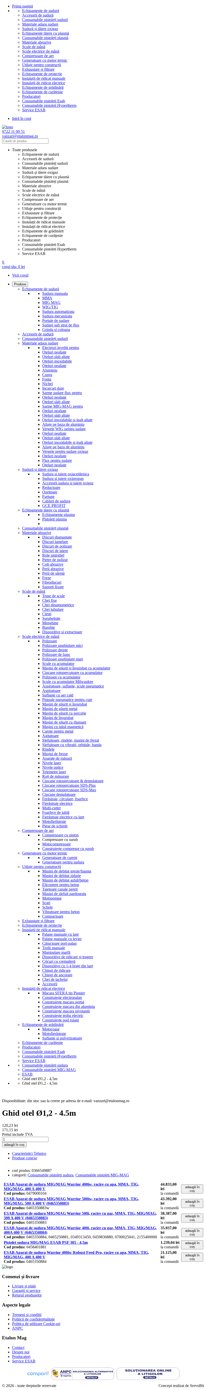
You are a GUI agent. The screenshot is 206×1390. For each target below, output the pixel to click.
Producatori (31, 96)
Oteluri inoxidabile (57, 361)
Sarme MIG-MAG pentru (62, 406)
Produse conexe (24, 1158)
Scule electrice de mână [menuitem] (40, 195)
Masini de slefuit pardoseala (64, 894)
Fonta (46, 379)
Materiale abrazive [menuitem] (36, 186)
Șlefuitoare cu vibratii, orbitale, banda (71, 745)
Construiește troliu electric (62, 1015)
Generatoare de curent (59, 857)
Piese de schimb (55, 826)
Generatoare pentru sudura (63, 862)
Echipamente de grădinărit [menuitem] (43, 231)
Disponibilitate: (14, 1101)
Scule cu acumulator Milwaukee (67, 681)
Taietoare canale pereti (60, 889)
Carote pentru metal (57, 731)
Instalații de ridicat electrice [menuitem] (43, 226)
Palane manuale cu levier (62, 939)
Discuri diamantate (57, 537)
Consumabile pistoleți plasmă (45, 38)
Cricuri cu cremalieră (58, 961)
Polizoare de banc (56, 654)
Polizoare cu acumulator (61, 677)
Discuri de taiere (55, 551)
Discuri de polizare (57, 546)
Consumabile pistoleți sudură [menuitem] (45, 163)
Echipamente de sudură (40, 11)
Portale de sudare (55, 320)
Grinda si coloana (56, 329)
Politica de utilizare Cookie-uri (36, 1324)
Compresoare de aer (38, 56)
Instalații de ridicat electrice (43, 83)
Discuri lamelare (55, 542)
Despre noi (20, 1352)
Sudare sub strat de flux (60, 325)
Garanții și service (26, 1290)
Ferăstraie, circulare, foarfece (65, 799)
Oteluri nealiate (54, 352)
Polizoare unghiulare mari (62, 659)
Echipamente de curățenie (42, 92)
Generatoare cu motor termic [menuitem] (44, 204)
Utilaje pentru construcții (41, 65)
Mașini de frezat (55, 754)
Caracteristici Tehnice (29, 1153)
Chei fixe (49, 600)
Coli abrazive (52, 564)
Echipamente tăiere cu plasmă (45, 33)
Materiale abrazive (36, 42)
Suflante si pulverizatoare (62, 1038)
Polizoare (49, 641)
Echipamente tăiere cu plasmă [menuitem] (45, 177)
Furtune (48, 496)
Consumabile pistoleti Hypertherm (49, 105)
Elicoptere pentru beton (60, 885)
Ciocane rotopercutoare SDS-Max (69, 790)
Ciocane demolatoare (59, 794)
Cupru (47, 375)
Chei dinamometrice (58, 605)
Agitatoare (50, 736)
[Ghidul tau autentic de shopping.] (38, 1374)
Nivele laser (51, 763)
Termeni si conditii (26, 1315)
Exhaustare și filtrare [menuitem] (38, 213)
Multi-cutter (51, 808)
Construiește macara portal (63, 1002)
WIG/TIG (50, 307)
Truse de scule (53, 596)
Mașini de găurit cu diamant (64, 722)
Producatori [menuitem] (31, 240)
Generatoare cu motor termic (44, 60)
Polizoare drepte (55, 650)
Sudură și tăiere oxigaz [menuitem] (40, 172)
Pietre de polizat (55, 560)
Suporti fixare (53, 587)
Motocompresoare (56, 844)
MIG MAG (51, 302)
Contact (18, 1347)
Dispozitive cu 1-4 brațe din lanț (67, 966)
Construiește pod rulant (60, 1020)
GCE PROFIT (54, 505)
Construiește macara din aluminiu (68, 1006)
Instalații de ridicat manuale (43, 78)
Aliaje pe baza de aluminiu (63, 424)
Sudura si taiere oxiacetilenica (65, 474)
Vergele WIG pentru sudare (64, 429)
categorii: (19, 1175)
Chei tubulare (53, 609)
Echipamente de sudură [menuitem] (40, 154)
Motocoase (51, 1029)
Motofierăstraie (54, 821)
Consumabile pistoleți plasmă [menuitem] (45, 181)
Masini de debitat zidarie (61, 876)
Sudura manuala (55, 293)
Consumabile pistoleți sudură (45, 20)
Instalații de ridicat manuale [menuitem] (43, 222)
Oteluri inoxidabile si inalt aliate (67, 420)
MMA (47, 298)
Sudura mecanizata (57, 316)
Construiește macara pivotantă (66, 1011)
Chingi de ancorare (57, 975)
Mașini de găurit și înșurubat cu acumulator (76, 668)
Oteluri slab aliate (56, 357)
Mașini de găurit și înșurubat (64, 704)
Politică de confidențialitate (33, 1319)
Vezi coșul (20, 275)
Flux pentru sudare (57, 460)
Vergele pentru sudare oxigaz (65, 451)
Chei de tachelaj (55, 979)
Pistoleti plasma (54, 519)
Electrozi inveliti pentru (60, 347)
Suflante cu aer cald (57, 695)
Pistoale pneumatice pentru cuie (67, 700)
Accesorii (49, 984)
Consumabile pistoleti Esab (43, 101)
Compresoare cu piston (60, 835)
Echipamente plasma (58, 514)
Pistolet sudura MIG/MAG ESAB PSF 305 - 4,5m (46, 1242)
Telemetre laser (54, 772)
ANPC (17, 1328)
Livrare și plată (24, 1286)
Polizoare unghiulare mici (62, 645)
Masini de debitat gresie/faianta (66, 871)
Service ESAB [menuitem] (33, 253)
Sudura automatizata (58, 311)
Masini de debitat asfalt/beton (65, 880)
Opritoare (49, 492)
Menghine (50, 623)
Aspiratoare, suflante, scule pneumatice (73, 686)
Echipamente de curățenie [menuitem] (42, 235)
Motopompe (52, 898)
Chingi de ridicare (56, 970)
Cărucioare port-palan (59, 943)
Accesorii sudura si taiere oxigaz (67, 483)
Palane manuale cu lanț (60, 934)
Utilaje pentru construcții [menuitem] (41, 208)
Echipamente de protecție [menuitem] (42, 217)
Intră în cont (21, 118)
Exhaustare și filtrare (38, 69)
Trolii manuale (53, 948)
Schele (47, 907)
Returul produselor (27, 1295)
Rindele (48, 749)
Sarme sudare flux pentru (62, 393)
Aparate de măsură (57, 758)
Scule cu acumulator (58, 663)
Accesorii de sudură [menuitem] (38, 159)
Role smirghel (53, 555)
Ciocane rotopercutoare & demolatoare (73, 781)
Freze (46, 578)
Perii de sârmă (53, 573)
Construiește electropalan (62, 997)
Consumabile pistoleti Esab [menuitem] (43, 244)
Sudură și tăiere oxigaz (40, 29)
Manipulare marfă (56, 952)
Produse (20, 284)
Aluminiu (49, 370)
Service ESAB (33, 110)
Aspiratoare (51, 690)
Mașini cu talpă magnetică (62, 727)
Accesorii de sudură (38, 15)
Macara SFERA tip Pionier (63, 993)
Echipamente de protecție (42, 74)
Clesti (46, 614)
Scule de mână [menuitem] (33, 190)
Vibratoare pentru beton (61, 912)
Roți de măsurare (55, 776)
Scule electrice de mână (40, 51)
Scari (46, 903)
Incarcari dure (53, 388)
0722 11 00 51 (13, 131)
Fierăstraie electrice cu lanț (63, 817)
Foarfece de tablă (55, 812)
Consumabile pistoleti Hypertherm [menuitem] (49, 249)
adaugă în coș (14, 1145)
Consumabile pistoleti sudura (50, 1175)
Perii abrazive (53, 569)
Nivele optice (52, 767)
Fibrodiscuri (51, 582)
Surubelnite (51, 618)
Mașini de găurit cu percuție (64, 713)
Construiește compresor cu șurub (68, 848)
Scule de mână (33, 47)
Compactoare (52, 916)
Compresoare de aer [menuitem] (38, 199)
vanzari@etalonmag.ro (20, 136)
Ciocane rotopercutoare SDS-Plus (69, 785)
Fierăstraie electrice (57, 803)
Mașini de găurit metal (59, 709)
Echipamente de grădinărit (43, 87)
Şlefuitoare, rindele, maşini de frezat (70, 740)
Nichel (47, 384)
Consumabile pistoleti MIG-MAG (102, 1175)
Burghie (48, 627)
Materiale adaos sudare (40, 24)
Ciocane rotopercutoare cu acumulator (72, 672)
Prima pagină (22, 6)
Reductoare (51, 487)
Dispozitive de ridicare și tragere (67, 957)
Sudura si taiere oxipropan (63, 478)
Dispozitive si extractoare (62, 632)
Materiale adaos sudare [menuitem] (40, 168)
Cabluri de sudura (56, 501)
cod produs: (21, 1170)
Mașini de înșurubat (57, 718)
